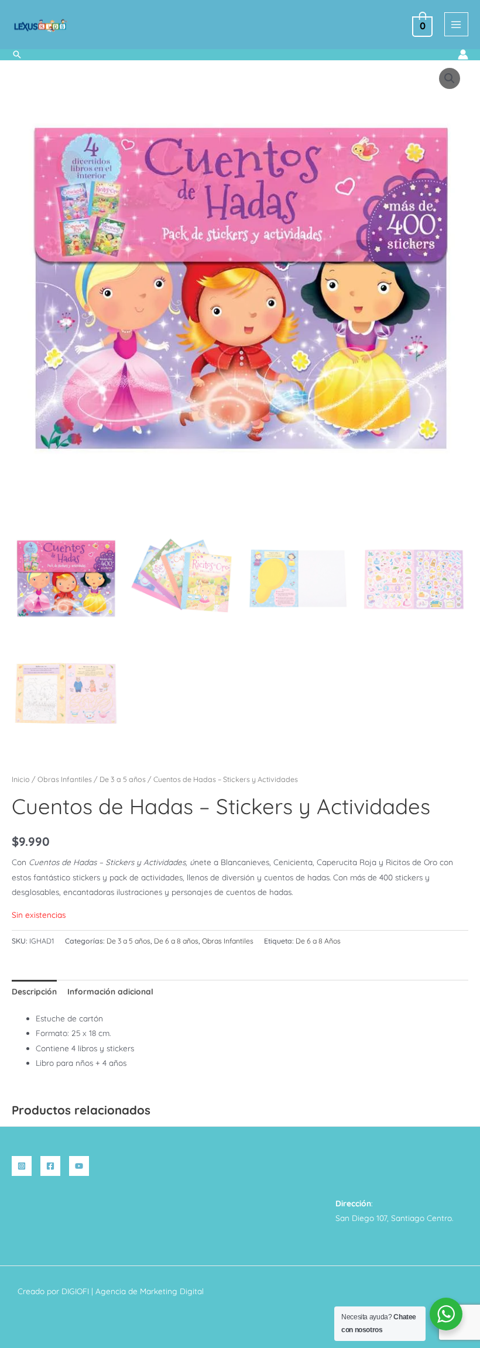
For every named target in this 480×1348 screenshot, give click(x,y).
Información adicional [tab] (110, 991)
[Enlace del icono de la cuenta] (463, 54)
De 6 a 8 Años (318, 941)
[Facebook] (50, 1166)
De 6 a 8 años (176, 941)
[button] (17, 54)
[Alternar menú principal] (456, 24)
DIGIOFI (75, 1291)
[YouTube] (79, 1166)
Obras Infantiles (64, 779)
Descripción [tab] (34, 991)
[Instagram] (22, 1166)
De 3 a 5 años (123, 779)
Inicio (21, 779)
